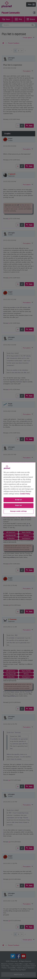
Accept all (18, 500)
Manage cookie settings (18, 511)
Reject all (18, 505)
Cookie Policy (25, 494)
